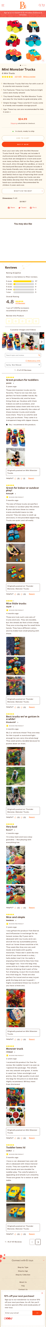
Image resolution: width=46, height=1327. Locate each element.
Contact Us (23, 1289)
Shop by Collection (23, 1275)
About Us (23, 1282)
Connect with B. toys (22, 1260)
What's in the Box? (23, 191)
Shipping (14, 123)
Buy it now (23, 144)
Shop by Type (23, 1267)
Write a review (29, 77)
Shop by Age (23, 1271)
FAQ (23, 1286)
